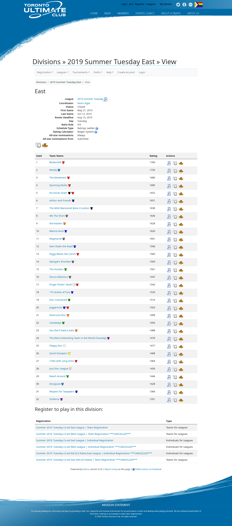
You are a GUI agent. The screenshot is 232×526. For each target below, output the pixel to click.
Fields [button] (97, 72)
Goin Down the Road (61, 246)
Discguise (54, 383)
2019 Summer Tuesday (90, 99)
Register (140, 4)
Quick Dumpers (58, 353)
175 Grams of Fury (59, 292)
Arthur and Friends (60, 200)
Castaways (55, 322)
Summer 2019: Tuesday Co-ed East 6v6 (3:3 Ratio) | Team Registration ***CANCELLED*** (86, 459)
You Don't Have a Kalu (61, 330)
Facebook (184, 4)
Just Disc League (58, 368)
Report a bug (111, 469)
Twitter (178, 4)
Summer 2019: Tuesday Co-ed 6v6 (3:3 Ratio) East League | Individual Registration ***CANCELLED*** (94, 453)
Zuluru (86, 469)
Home (94, 13)
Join (131, 4)
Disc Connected (58, 299)
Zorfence (54, 399)
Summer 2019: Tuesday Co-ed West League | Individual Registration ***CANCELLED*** (86, 446)
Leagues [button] (61, 72)
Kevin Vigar (83, 103)
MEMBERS (123, 13)
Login (124, 4)
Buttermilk (55, 162)
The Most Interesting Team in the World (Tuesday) (77, 338)
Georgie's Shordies (60, 261)
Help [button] (109, 72)
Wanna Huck (56, 231)
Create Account (126, 72)
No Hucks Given (58, 192)
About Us (193, 13)
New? (107, 13)
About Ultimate (171, 13)
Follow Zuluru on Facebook (148, 469)
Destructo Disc (57, 315)
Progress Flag (199, 4)
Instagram (190, 4)
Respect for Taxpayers (61, 391)
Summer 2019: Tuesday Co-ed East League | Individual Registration (74, 440)
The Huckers (56, 269)
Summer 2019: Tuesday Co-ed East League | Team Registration (72, 427)
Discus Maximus (58, 276)
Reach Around (57, 376)
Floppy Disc (55, 345)
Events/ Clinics (145, 13)
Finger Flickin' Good (60, 284)
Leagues (151, 4)
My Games (166, 4)
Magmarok (55, 238)
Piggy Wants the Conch (62, 254)
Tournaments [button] (80, 72)
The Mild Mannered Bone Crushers (69, 208)
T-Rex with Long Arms (61, 360)
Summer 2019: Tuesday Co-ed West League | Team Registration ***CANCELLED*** (83, 434)
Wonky (53, 169)
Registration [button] (44, 72)
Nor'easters (56, 223)
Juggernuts (55, 307)
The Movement (57, 177)
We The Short (57, 215)
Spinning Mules (58, 185)
